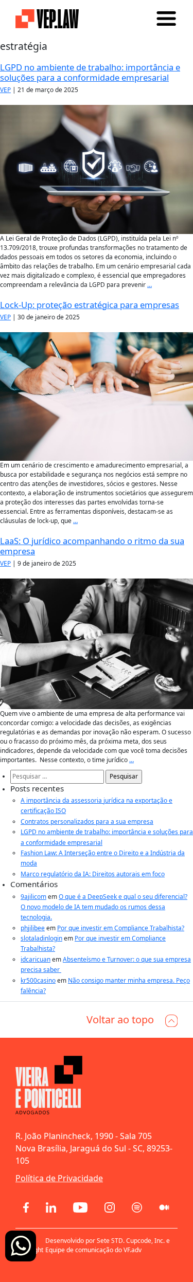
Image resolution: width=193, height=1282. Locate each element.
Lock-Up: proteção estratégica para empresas (89, 305)
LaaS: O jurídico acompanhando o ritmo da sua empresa (92, 546)
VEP (5, 89)
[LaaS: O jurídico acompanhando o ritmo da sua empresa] (96, 643)
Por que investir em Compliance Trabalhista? (120, 928)
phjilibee (33, 928)
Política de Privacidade (59, 1178)
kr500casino (38, 980)
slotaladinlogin (41, 938)
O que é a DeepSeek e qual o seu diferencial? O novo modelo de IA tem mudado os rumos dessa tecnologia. (104, 907)
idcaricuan (35, 959)
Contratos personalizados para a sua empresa (87, 821)
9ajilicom (33, 896)
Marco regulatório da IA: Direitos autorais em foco (93, 874)
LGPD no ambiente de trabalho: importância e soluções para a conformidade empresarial (90, 72)
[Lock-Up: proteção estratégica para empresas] (96, 395)
